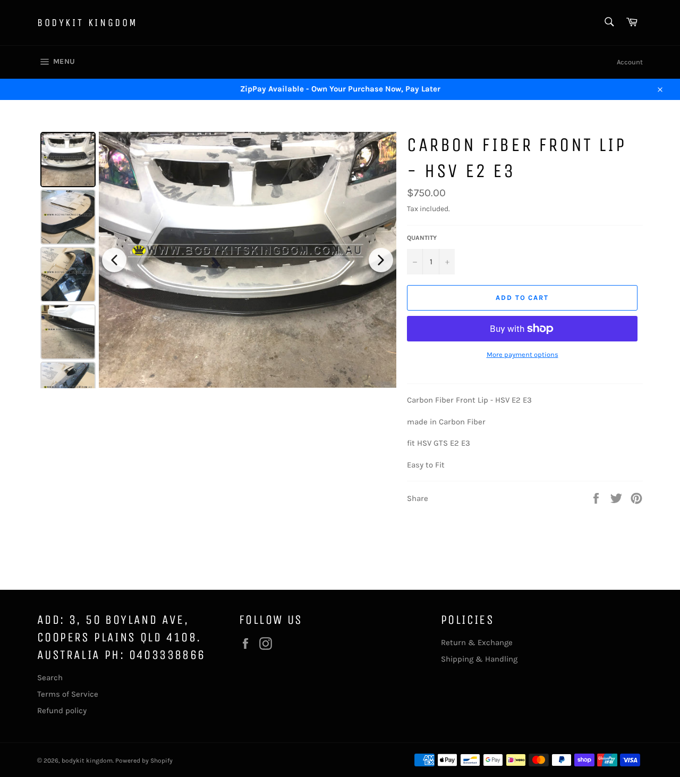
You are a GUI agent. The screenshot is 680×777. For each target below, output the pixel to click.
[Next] (381, 260)
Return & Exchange (477, 642)
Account (630, 62)
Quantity (422, 237)
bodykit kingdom (87, 22)
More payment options (522, 354)
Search (50, 677)
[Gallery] (216, 260)
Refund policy (62, 710)
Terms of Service (67, 694)
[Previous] (114, 260)
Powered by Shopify (144, 760)
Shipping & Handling (479, 659)
